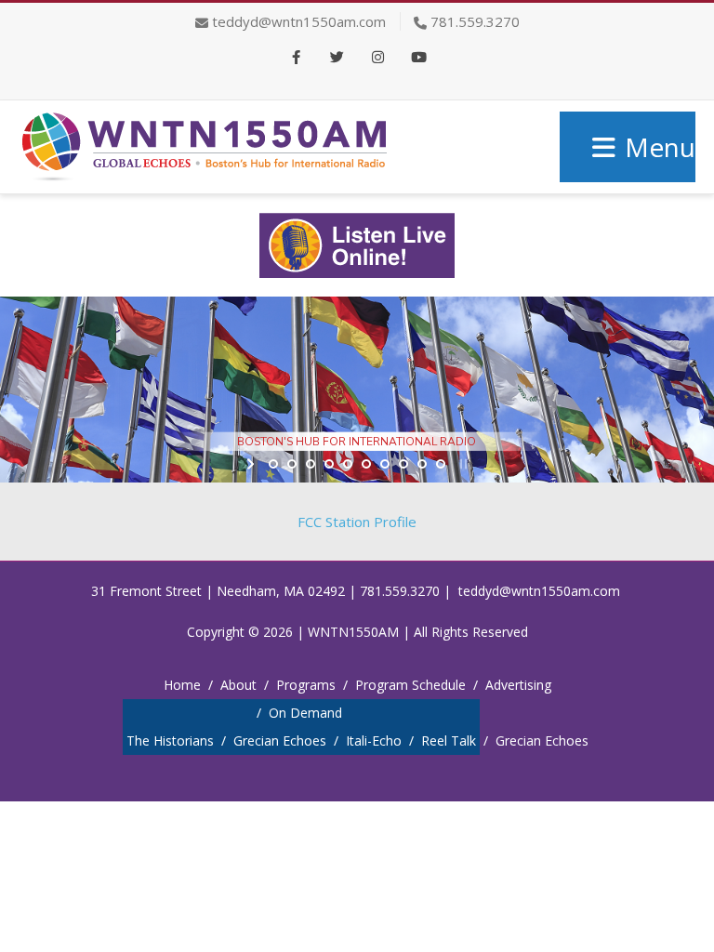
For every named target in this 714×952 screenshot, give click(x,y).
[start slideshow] (252, 464)
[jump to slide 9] (422, 464)
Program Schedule (410, 685)
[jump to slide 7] (385, 464)
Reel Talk (448, 740)
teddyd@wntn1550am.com (299, 21)
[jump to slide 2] (292, 464)
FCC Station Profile (357, 521)
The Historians (170, 740)
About (238, 685)
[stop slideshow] (461, 464)
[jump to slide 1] (273, 464)
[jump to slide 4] (329, 464)
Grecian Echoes (279, 740)
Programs (306, 685)
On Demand (305, 712)
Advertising (518, 685)
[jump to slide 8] (403, 464)
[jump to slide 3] (310, 464)
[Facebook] (295, 58)
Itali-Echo (374, 740)
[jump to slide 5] (347, 464)
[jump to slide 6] (366, 464)
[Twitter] (336, 58)
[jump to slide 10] (440, 464)
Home (182, 685)
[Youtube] (418, 58)
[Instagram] (377, 58)
